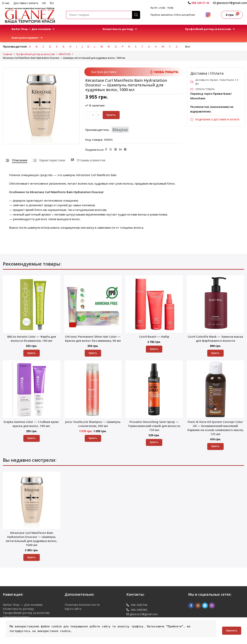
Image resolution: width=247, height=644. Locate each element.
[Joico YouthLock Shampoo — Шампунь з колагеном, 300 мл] (93, 389)
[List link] (216, 119)
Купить (111, 115)
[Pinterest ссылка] (115, 149)
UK (44, 3)
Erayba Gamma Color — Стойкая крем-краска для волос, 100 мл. (31, 424)
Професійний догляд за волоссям (35, 54)
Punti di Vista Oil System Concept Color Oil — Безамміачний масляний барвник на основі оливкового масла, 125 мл (215, 428)
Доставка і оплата (26, 3)
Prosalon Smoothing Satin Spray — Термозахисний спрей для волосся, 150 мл (154, 426)
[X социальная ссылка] (110, 149)
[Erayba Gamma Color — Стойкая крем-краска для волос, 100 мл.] (31, 389)
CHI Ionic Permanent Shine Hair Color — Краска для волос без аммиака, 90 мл (93, 338)
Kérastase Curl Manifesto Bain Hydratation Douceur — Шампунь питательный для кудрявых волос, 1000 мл (31, 539)
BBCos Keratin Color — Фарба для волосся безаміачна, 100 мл (31, 338)
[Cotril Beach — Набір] (154, 304)
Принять (231, 630)
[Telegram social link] (125, 149)
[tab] (16, 160)
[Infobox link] (198, 3)
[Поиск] (136, 15)
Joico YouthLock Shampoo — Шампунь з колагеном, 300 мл (93, 424)
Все (187, 46)
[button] (33, 29)
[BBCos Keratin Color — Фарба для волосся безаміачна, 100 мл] (31, 304)
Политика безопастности (82, 605)
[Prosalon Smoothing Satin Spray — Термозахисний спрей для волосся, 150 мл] (154, 389)
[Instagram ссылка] (198, 605)
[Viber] (212, 605)
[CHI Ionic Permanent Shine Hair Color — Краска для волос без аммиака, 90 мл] (93, 304)
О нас (6, 3)
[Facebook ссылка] (106, 149)
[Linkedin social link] (120, 149)
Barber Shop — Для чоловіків (22, 605)
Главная (7, 54)
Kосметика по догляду (18, 609)
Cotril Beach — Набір (154, 336)
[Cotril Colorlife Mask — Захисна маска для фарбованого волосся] (215, 304)
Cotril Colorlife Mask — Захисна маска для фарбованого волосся (215, 338)
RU (52, 3)
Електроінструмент (16, 617)
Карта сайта (73, 609)
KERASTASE (64, 54)
